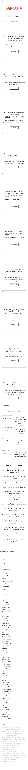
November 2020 (7, 639)
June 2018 (5, 703)
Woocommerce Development (8, 761)
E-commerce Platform (6, 737)
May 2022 (5, 621)
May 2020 (5, 652)
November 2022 (7, 614)
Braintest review (20, 731)
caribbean (16, 733)
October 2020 (6, 641)
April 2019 (5, 680)
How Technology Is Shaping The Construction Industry (14, 492)
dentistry (9, 735)
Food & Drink (6, 576)
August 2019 (5, 671)
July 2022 (5, 618)
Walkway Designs (17, 755)
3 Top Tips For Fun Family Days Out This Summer (14, 477)
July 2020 (5, 648)
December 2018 (6, 689)
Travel (7, 40)
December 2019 (6, 662)
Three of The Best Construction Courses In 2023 (14, 499)
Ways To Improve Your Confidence (14, 487)
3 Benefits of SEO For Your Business (14, 504)
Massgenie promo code (7, 745)
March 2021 (5, 634)
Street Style (13, 751)
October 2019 (6, 666)
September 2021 (7, 630)
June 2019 (5, 675)
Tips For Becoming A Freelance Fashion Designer (14, 509)
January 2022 (6, 627)
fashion (14, 737)
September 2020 (7, 643)
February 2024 (6, 598)
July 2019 (4, 673)
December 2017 (6, 716)
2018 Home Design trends (8, 729)
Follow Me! (2, 553)
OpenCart (4, 747)
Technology (6, 586)
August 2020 (6, 646)
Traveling (22, 753)
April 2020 (5, 655)
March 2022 (5, 623)
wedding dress (5, 757)
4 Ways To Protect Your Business (14, 483)
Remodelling (14, 749)
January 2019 (6, 687)
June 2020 (5, 650)
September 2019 (7, 668)
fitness (19, 737)
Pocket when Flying (6, 749)
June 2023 (5, 602)
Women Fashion (12, 759)
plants (17, 747)
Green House (5, 739)
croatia (3, 735)
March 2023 (5, 605)
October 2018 (6, 693)
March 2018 (5, 709)
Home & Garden (8, 581)
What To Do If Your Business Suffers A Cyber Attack (14, 516)
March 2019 (5, 682)
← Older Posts (5, 405)
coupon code (22, 733)
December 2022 (6, 611)
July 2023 (4, 600)
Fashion (7, 233)
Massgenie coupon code (7, 743)
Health (7, 351)
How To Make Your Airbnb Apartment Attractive (14, 522)
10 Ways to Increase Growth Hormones (10, 727)
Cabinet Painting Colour (7, 733)
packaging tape (11, 747)
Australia (17, 729)
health (23, 739)
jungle (15, 741)
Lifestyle (7, 79)
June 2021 (5, 632)
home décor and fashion (7, 741)
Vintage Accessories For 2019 (14, 231)
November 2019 (6, 664)
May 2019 (5, 677)
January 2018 (6, 714)
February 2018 (6, 712)
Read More (14, 51)
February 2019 (6, 684)
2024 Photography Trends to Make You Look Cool (14, 471)
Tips (14, 753)
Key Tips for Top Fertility (14, 349)
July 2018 (4, 700)
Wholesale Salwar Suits (15, 757)
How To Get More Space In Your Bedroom (14, 541)
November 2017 (6, 719)
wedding (24, 755)
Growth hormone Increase (15, 739)
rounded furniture (6, 751)
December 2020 (7, 636)
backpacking (13, 731)
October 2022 (6, 616)
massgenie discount (18, 743)
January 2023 (6, 609)
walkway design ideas (7, 755)
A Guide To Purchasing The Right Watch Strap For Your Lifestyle (14, 528)
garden (23, 737)
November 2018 (6, 691)
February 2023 (6, 607)
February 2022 (6, 625)
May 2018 (5, 705)
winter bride (4, 759)
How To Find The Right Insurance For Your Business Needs (14, 535)
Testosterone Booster (7, 753)
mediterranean (17, 745)
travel (18, 753)
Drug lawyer (14, 735)
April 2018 (5, 707)
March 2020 (5, 657)
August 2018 (5, 698)
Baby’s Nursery (5, 731)
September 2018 (7, 696)
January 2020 (6, 659)
